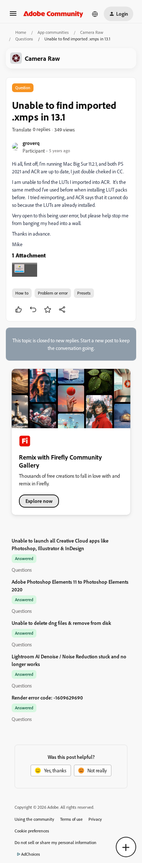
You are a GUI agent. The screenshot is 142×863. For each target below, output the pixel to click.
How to (21, 293)
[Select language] (95, 14)
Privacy (95, 819)
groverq (31, 143)
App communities (53, 32)
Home (20, 32)
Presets (84, 293)
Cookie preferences (32, 831)
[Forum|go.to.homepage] (53, 14)
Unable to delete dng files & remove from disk (61, 623)
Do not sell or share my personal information (55, 842)
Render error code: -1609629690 (47, 697)
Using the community (34, 819)
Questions (24, 39)
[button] (13, 16)
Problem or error (53, 293)
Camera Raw (91, 32)
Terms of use (71, 819)
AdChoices (30, 854)
